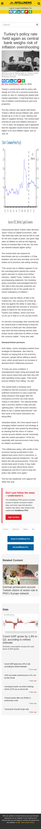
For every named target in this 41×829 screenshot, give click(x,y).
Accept (18, 822)
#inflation (25, 529)
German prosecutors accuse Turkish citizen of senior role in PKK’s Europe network (20, 590)
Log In (11, 8)
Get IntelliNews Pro (20, 547)
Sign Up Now (13, 517)
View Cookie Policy (27, 822)
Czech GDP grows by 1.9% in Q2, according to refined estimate (20, 639)
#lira (33, 529)
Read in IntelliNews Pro (20, 539)
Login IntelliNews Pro (23, 8)
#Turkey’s (5, 529)
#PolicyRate (16, 529)
